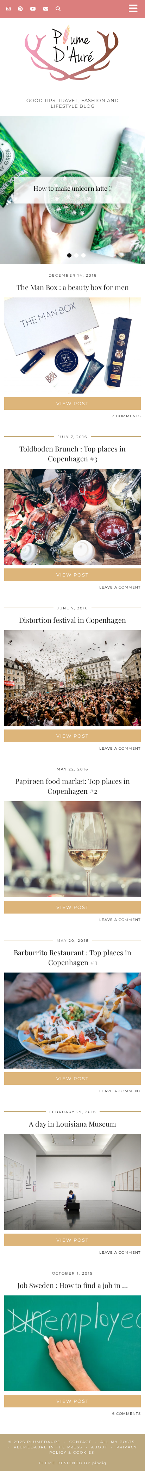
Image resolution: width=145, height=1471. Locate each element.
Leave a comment (120, 587)
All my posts (117, 1442)
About (99, 1447)
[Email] (46, 9)
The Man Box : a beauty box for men (73, 287)
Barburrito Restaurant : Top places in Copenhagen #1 (72, 957)
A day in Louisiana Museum (72, 1123)
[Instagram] (8, 9)
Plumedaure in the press (48, 1447)
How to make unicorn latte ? (72, 188)
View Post (72, 403)
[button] (135, 9)
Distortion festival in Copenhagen (72, 620)
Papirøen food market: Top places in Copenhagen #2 (72, 786)
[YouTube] (33, 9)
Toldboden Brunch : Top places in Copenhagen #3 (72, 453)
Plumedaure (44, 1442)
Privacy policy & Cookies (93, 1450)
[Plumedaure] (72, 47)
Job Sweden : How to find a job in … (72, 1285)
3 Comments (126, 416)
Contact (80, 1442)
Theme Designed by (72, 1463)
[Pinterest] (20, 9)
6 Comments (126, 1413)
